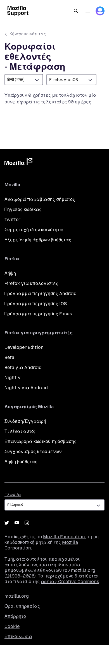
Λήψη (10, 273)
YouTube (17, 523)
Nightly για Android (26, 387)
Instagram (27, 523)
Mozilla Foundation (64, 536)
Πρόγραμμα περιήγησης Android (40, 293)
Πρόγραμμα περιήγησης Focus (38, 313)
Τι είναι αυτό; (19, 431)
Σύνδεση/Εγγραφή (25, 421)
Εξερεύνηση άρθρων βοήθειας (37, 239)
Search (76, 10)
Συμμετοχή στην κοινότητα (33, 229)
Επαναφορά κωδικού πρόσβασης (40, 441)
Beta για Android (23, 367)
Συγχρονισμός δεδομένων (32, 451)
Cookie (12, 626)
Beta (9, 357)
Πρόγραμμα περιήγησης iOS (35, 303)
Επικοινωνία (18, 636)
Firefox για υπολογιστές (31, 283)
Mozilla (18, 162)
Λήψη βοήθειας (20, 461)
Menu (87, 10)
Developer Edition (24, 347)
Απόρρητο (15, 616)
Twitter (12, 219)
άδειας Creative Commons (70, 581)
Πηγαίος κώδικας (23, 209)
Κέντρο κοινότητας (28, 34)
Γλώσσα (12, 494)
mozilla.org (16, 596)
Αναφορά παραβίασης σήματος (39, 199)
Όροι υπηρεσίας (22, 606)
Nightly (12, 377)
